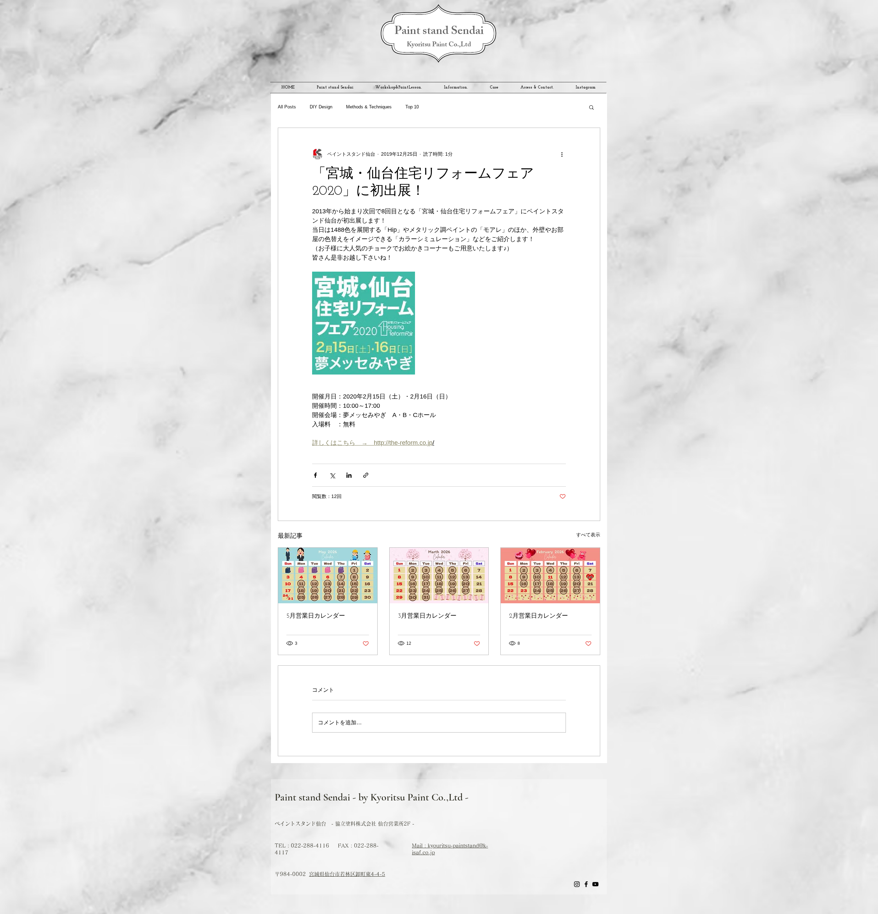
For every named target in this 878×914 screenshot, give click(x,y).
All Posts (287, 106)
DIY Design (321, 106)
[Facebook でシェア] (315, 475)
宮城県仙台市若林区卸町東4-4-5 (347, 874)
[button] (591, 107)
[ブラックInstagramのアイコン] (577, 884)
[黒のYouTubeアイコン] (595, 884)
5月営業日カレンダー (315, 616)
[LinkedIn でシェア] (349, 475)
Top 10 (412, 106)
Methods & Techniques (369, 106)
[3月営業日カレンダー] (439, 575)
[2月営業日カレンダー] (550, 575)
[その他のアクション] (562, 154)
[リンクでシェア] (366, 475)
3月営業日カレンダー (427, 616)
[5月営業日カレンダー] (327, 575)
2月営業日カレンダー (538, 616)
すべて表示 (588, 534)
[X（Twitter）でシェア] (332, 475)
